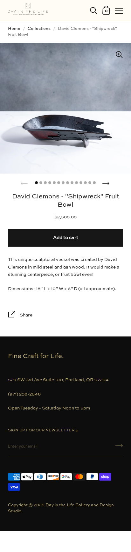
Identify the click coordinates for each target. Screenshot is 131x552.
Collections (39, 29)
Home (14, 29)
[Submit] (119, 447)
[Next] (107, 182)
